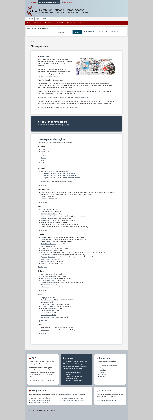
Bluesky (102, 372)
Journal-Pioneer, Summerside (50, 220)
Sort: (58, 28)
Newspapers (38, 23)
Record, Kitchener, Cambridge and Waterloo (55, 282)
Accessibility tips (67, 2)
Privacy (68, 374)
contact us (67, 394)
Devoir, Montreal (46, 242)
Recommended (59, 23)
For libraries (71, 23)
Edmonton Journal (47, 302)
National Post (45, 181)
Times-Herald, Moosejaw (49, 308)
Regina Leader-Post (47, 304)
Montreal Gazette (46, 246)
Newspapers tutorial (81, 97)
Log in (38, 18)
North (43, 162)
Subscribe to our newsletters (109, 365)
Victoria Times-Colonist (48, 315)
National (99, 103)
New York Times (46, 192)
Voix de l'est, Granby (47, 263)
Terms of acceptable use (74, 376)
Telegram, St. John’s (47, 222)
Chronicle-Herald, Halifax (49, 214)
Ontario (43, 158)
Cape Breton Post (46, 211)
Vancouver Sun (46, 313)
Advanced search (89, 31)
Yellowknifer (45, 330)
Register (30, 18)
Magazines (48, 23)
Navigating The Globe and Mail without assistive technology (61, 177)
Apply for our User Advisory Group (73, 400)
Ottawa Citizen (45, 280)
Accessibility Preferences (48, 2)
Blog (101, 368)
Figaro (43, 196)
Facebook (103, 370)
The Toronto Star (46, 285)
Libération (44, 199)
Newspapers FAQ (71, 107)
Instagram (103, 374)
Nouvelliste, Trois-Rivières (49, 248)
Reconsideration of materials (40, 402)
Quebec (43, 156)
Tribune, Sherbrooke (47, 261)
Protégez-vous (45, 255)
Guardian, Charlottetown (49, 218)
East (42, 153)
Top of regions (42, 185)
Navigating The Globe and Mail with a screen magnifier (59, 175)
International (45, 151)
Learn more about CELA (74, 372)
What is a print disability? (74, 381)
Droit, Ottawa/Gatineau (48, 244)
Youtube (102, 376)
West (42, 160)
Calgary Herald (46, 297)
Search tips (114, 31)
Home (29, 23)
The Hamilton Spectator (48, 278)
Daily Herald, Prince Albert (49, 300)
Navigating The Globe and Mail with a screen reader (59, 173)
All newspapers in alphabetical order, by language (53, 125)
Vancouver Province (47, 310)
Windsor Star (45, 287)
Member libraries (71, 378)
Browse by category (103, 31)
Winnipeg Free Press (47, 317)
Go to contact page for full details (107, 400)
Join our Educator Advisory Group (73, 398)
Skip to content (31, 2)
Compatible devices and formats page (41, 375)
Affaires (43, 237)
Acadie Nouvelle (46, 209)
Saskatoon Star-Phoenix (48, 306)
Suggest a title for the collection (41, 398)
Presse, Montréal (46, 250)
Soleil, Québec (45, 259)
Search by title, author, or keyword (38, 28)
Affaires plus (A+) (46, 239)
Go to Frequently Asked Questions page (42, 380)
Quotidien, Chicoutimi (48, 257)
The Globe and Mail (47, 171)
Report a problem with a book (40, 400)
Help (79, 23)
